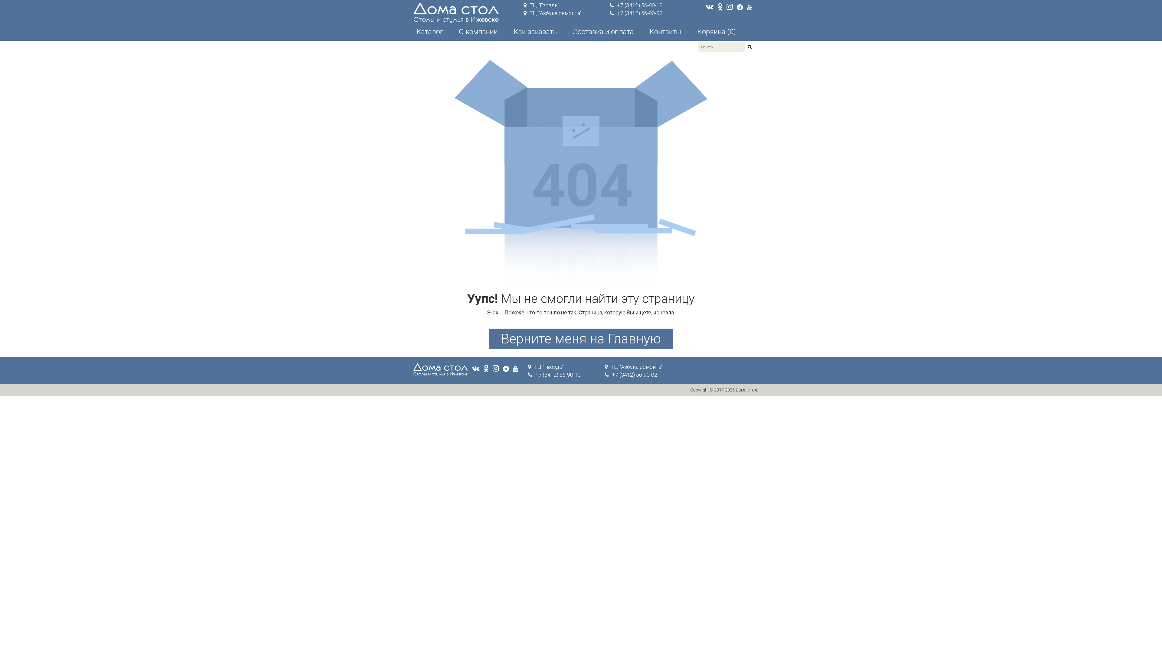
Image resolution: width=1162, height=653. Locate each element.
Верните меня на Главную (581, 339)
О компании (478, 32)
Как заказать (535, 32)
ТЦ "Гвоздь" (544, 5)
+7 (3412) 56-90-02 (639, 13)
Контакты (665, 32)
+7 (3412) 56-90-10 (639, 5)
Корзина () (716, 32)
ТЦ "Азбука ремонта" (556, 13)
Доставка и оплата (603, 32)
